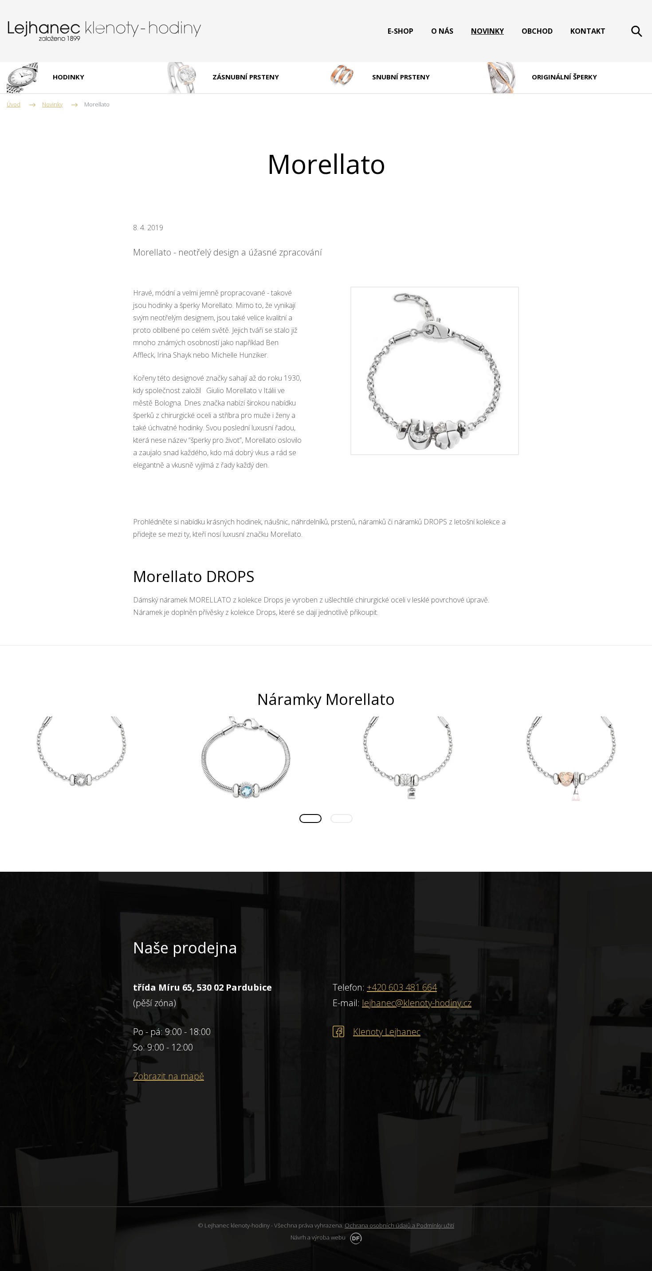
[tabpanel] (81, 758)
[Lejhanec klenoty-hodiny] (104, 31)
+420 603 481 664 (402, 987)
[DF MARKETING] (354, 1237)
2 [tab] (341, 818)
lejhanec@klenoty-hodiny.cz (416, 1003)
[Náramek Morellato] (434, 370)
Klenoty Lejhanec (386, 1032)
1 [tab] (310, 818)
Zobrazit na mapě (168, 1076)
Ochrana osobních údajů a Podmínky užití (399, 1225)
